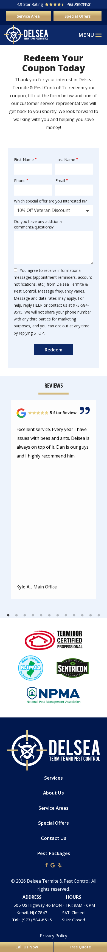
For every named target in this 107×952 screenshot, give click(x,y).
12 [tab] (99, 615)
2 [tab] (16, 615)
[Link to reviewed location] (53, 413)
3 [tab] (24, 615)
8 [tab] (66, 615)
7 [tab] (57, 615)
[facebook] (46, 864)
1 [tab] (8, 615)
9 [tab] (74, 615)
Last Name (65, 159)
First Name (24, 159)
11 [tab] (90, 615)
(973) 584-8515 (37, 919)
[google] (52, 864)
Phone (20, 180)
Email (60, 180)
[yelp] (59, 864)
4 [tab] (33, 615)
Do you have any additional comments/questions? (38, 224)
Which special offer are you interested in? (50, 201)
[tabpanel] (53, 499)
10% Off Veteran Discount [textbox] (43, 210)
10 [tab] (82, 615)
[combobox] (53, 210)
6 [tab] (49, 615)
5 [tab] (41, 615)
